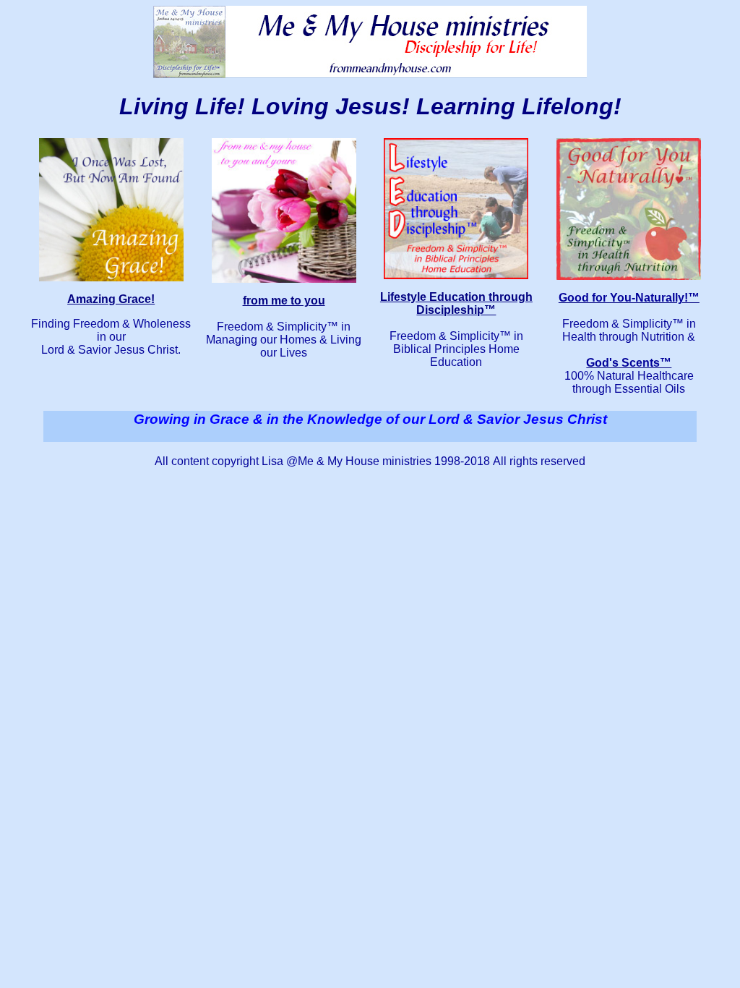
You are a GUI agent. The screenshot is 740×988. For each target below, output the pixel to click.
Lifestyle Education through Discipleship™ (456, 303)
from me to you (284, 300)
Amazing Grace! (111, 299)
